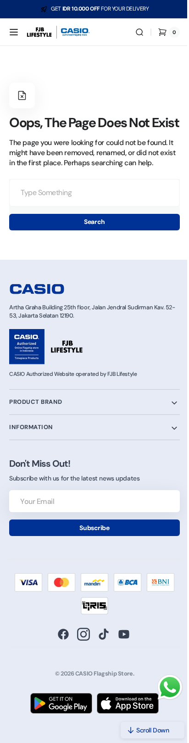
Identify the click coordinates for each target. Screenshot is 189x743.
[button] (14, 32)
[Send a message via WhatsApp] (163, 687)
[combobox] (91, 207)
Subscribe (91, 542)
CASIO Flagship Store (100, 688)
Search (91, 236)
